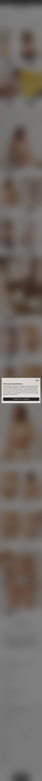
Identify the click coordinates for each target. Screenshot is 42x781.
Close (37, 380)
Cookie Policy (23, 391)
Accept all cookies (21, 399)
